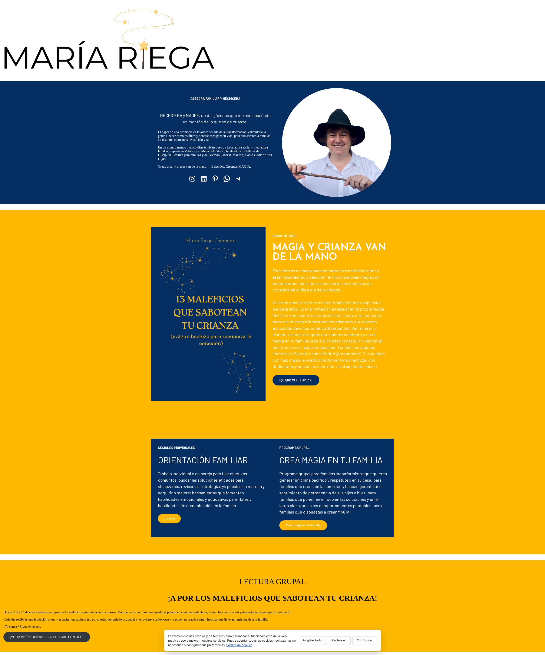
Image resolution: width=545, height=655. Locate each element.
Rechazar (338, 640)
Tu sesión (169, 518)
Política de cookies (239, 645)
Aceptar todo (312, 640)
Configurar (365, 640)
